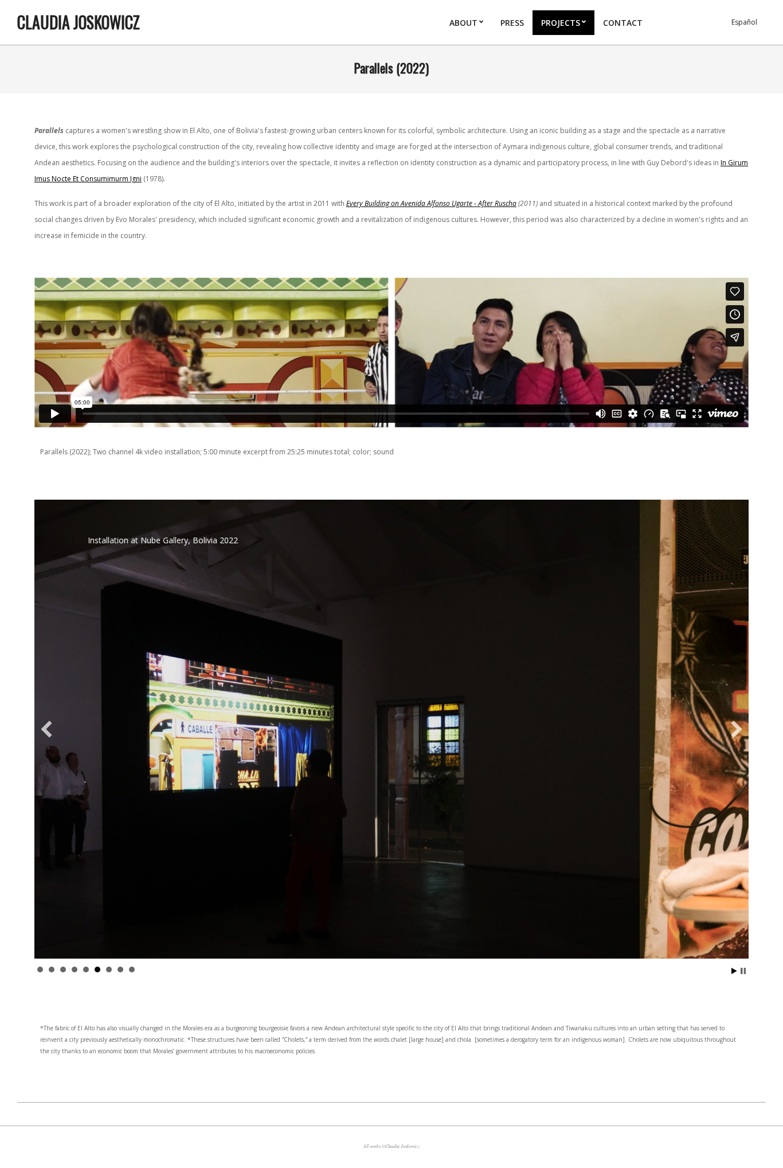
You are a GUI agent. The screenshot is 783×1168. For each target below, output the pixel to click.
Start (734, 971)
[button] (46, 729)
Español (744, 22)
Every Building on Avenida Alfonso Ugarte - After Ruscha (431, 203)
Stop (743, 971)
